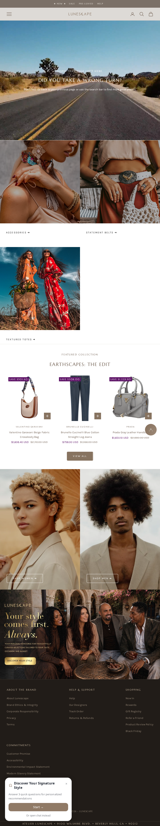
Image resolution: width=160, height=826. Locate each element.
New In (130, 698)
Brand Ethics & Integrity (22, 704)
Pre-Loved (86, 3)
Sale (72, 3)
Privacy (11, 718)
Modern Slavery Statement (24, 773)
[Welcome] (80, 634)
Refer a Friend (134, 718)
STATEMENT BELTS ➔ (101, 232)
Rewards (131, 704)
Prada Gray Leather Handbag (130, 432)
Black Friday (133, 731)
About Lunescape (18, 698)
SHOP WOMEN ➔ (25, 578)
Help (100, 3)
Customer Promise (18, 753)
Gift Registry (133, 711)
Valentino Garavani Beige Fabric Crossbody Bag (29, 434)
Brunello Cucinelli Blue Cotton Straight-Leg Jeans (80, 434)
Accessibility (15, 760)
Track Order (76, 711)
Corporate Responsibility (22, 711)
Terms (11, 724)
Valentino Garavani (29, 427)
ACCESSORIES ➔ (18, 232)
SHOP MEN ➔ (102, 578)
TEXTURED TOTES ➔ (21, 339)
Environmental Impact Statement (28, 766)
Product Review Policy (139, 724)
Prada (130, 427)
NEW (59, 3)
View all (80, 456)
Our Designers (78, 704)
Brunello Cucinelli (80, 427)
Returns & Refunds (81, 718)
